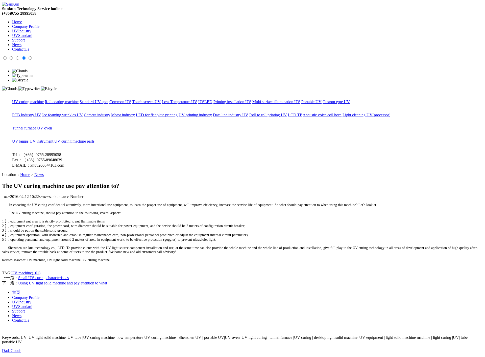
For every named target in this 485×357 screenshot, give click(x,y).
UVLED (205, 102)
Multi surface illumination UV (276, 102)
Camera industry (97, 115)
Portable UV (311, 102)
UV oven (44, 128)
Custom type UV (336, 102)
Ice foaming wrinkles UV (62, 115)
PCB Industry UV (26, 115)
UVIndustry (21, 31)
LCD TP (295, 115)
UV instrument (41, 141)
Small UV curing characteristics (43, 278)
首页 (16, 292)
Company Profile (25, 26)
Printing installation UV (232, 102)
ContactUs (20, 49)
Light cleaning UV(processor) (366, 115)
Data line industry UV (230, 115)
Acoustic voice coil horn (322, 115)
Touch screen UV (146, 102)
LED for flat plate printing (157, 115)
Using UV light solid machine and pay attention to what (62, 283)
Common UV (120, 102)
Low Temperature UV (179, 102)
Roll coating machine (62, 102)
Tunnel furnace (24, 128)
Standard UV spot (94, 102)
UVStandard (22, 35)
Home (17, 22)
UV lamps (20, 141)
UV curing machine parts (74, 141)
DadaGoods (11, 350)
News (16, 44)
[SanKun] (10, 4)
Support (18, 40)
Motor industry (123, 115)
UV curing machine (28, 102)
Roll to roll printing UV (268, 115)
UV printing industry (195, 115)
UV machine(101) (25, 273)
